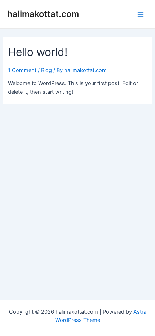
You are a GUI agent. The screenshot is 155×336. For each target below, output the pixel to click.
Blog (46, 70)
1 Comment (22, 70)
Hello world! (37, 51)
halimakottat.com (43, 14)
